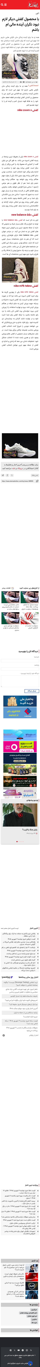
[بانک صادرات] (20, 735)
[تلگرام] (3, 475)
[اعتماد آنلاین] (33, 5)
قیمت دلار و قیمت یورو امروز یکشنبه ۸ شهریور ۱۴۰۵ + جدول (20, 1197)
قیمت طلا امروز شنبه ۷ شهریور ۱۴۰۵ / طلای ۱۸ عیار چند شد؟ (18, 1212)
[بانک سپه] (20, 758)
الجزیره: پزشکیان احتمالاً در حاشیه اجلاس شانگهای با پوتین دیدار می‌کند (18, 969)
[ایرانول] (20, 769)
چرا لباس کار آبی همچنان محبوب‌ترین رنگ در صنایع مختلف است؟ (15, 1294)
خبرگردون (34, 1310)
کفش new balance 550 (13, 220)
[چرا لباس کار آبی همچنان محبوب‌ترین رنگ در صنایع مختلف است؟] (31, 1295)
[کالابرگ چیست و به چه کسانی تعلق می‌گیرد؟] (31, 1286)
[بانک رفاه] (20, 793)
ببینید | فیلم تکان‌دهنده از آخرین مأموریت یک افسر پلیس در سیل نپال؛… (18, 1202)
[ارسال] (24, 82)
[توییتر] (12, 475)
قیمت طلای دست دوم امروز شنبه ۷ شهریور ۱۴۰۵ (19, 1220)
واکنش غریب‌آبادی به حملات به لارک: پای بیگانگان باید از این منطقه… (18, 935)
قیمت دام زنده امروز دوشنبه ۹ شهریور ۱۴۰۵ (21, 950)
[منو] (5, 4)
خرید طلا (34, 1323)
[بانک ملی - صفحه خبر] (20, 701)
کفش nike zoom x (31, 156)
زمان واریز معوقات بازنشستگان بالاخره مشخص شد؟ (18, 1217)
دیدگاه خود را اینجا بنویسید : (29, 673)
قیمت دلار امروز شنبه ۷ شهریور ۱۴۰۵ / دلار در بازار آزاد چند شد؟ (18, 1207)
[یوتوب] (17, 1350)
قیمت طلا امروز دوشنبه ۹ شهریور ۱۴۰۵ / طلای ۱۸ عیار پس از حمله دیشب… (19, 1191)
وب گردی (35, 1260)
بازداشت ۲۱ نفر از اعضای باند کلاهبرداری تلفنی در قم (18, 947)
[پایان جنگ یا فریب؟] (20, 815)
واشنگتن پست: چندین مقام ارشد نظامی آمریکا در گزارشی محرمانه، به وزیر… (19, 943)
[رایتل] (20, 746)
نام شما (36, 657)
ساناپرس (34, 1319)
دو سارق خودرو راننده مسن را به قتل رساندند (20, 954)
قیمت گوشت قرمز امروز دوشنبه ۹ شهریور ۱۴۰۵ (20, 957)
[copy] (37, 481)
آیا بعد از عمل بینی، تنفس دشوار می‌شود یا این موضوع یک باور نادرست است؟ (13, 1267)
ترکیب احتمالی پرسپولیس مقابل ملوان (22, 1223)
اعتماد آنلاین (9, 1355)
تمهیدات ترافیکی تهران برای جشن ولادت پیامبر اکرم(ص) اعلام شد (20, 1232)
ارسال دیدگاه (32, 691)
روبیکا (20, 468)
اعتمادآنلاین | (33, 85)
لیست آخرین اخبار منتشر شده (9, 928)
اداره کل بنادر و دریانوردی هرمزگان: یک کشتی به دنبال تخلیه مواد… (19, 964)
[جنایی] (20, 781)
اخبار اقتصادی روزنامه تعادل (28, 1313)
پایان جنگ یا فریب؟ (29, 829)
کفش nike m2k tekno (29, 292)
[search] (2, 4)
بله (13, 468)
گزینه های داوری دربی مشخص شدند (23, 960)
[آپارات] (10, 1350)
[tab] (23, 841)
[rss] (30, 1350)
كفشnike (35, 475)
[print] (21, 82)
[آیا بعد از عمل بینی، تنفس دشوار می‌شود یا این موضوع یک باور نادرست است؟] (31, 1268)
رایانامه (36, 665)
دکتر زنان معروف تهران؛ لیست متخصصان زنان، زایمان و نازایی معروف (13, 1276)
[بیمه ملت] (20, 712)
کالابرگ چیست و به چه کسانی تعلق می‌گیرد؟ (14, 1284)
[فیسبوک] (7, 475)
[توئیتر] (13, 1350)
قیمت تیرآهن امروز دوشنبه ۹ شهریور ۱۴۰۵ (21, 939)
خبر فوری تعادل (32, 1316)
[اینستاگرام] (26, 1350)
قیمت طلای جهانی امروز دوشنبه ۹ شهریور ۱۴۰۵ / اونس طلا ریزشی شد (19, 1227)
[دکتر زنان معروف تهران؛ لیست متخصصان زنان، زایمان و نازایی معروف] (31, 1277)
